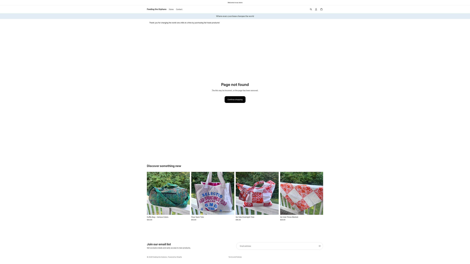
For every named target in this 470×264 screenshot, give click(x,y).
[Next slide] (186, 193)
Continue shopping (235, 99)
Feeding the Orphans (160, 257)
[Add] (230, 211)
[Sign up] (319, 246)
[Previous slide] (150, 193)
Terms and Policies (235, 257)
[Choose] (186, 211)
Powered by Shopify (175, 257)
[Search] (311, 9)
